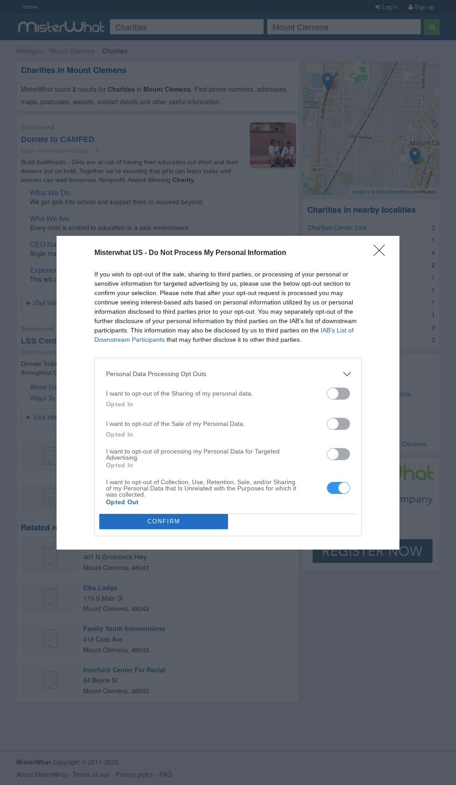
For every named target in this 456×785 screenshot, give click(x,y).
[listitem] (228, 374)
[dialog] (228, 393)
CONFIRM (163, 521)
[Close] (382, 253)
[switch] (338, 394)
